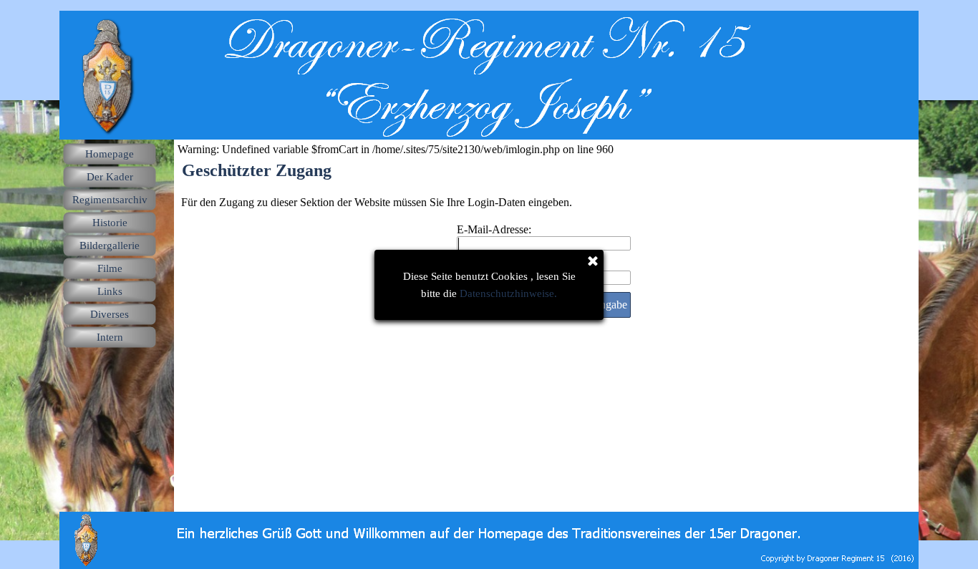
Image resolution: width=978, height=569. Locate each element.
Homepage (109, 154)
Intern (110, 337)
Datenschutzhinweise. (508, 293)
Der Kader (110, 177)
